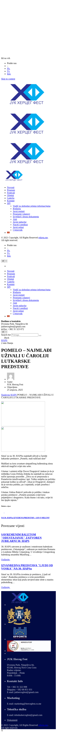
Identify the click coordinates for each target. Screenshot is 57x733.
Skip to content (8, 79)
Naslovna (5, 395)
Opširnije (5, 559)
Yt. (8, 71)
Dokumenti (12, 720)
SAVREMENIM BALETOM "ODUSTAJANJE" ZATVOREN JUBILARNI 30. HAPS (21, 538)
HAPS (4, 340)
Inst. (9, 74)
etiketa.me (43, 237)
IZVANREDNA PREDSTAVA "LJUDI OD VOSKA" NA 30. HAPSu (27, 567)
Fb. (8, 68)
